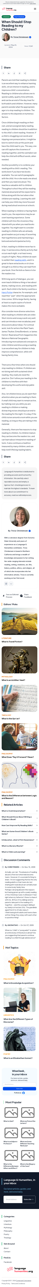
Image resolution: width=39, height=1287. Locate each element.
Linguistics (9, 1015)
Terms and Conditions (18, 1283)
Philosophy (7, 754)
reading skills (20, 260)
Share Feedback (28, 595)
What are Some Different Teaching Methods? (27, 1144)
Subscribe (19, 1088)
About (6, 1248)
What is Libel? (9, 1121)
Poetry (7, 1054)
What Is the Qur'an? (11, 718)
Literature (6, 638)
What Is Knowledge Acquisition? (19, 983)
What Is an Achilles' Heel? (13, 680)
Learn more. (33, 3)
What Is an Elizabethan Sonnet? (18, 1058)
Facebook (8, 1262)
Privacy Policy (6, 1283)
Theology (6, 715)
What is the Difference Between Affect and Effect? (11, 1166)
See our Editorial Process (12, 595)
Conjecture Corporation (23, 1280)
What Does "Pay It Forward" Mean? (18, 757)
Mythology (7, 677)
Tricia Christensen (20, 37)
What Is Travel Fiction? (12, 641)
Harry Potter (7, 292)
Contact (7, 1251)
